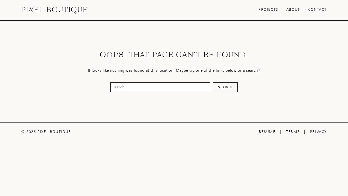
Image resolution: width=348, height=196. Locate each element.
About (293, 9)
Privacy (318, 131)
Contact (317, 9)
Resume (267, 131)
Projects (268, 9)
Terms (293, 131)
